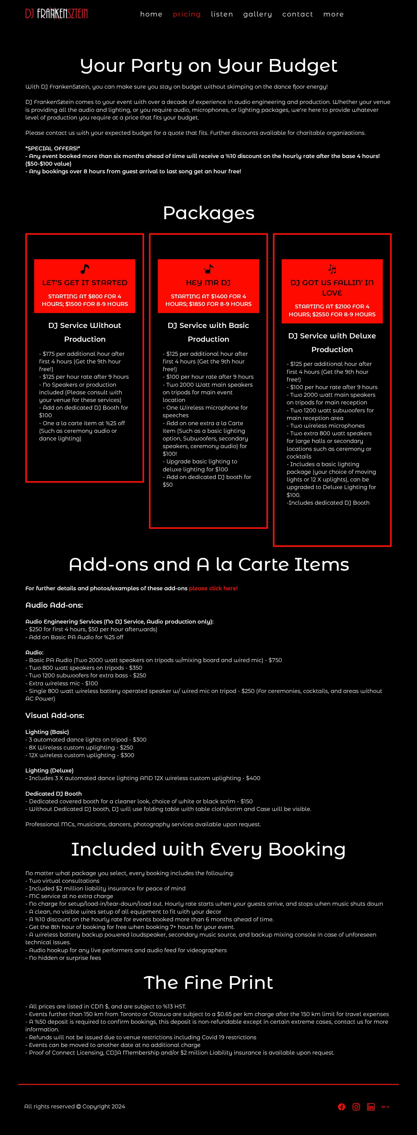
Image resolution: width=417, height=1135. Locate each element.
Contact (298, 14)
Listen (222, 14)
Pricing (187, 14)
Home (151, 14)
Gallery (258, 14)
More (333, 14)
